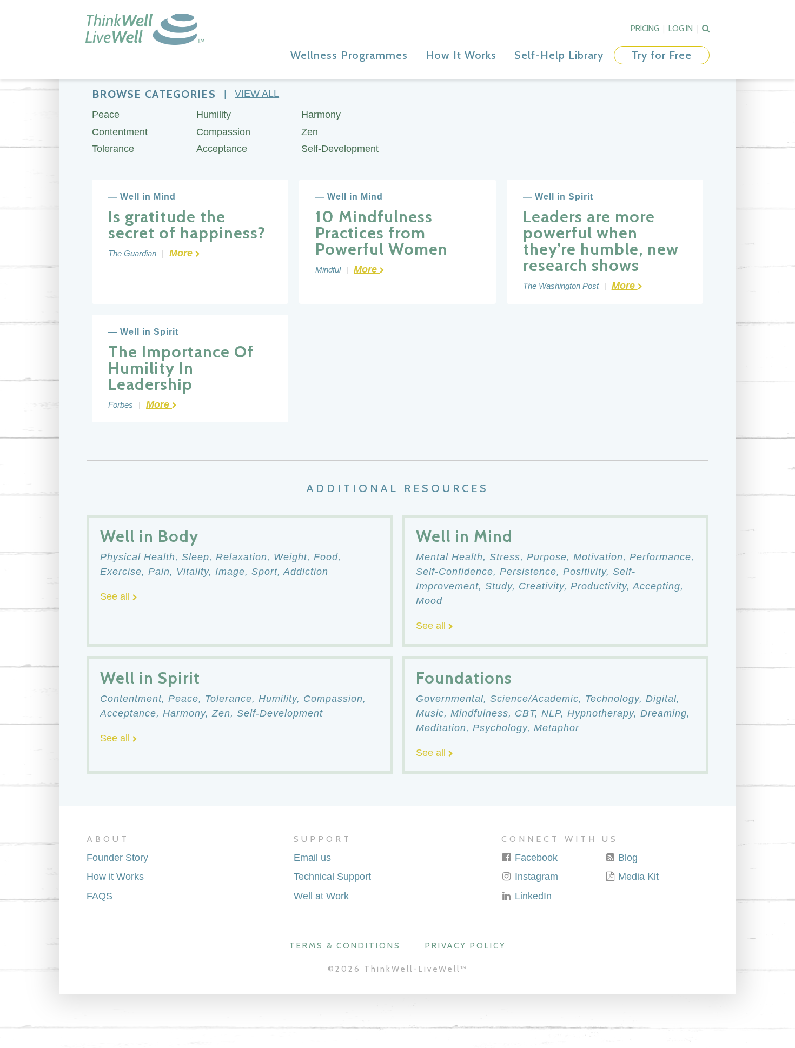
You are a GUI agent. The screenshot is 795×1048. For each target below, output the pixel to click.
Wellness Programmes (349, 55)
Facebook (535, 857)
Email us (312, 857)
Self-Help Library (559, 55)
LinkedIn (532, 896)
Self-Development (340, 148)
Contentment (120, 132)
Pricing (645, 29)
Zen (309, 132)
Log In (680, 29)
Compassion (223, 132)
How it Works (115, 876)
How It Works (461, 55)
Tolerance (113, 148)
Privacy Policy (465, 946)
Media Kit (637, 876)
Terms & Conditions (345, 946)
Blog (626, 857)
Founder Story (117, 857)
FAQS (99, 896)
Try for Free (662, 55)
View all (257, 93)
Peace (106, 114)
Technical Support (332, 876)
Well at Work (321, 896)
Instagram (535, 876)
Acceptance (221, 148)
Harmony (321, 114)
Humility (213, 114)
